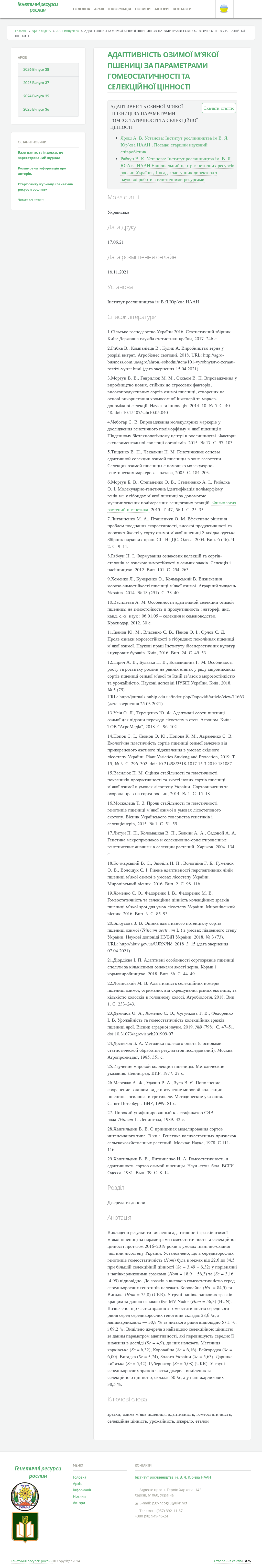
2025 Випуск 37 (36, 83)
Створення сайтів (232, 1561)
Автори (162, 9)
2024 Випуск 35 (36, 96)
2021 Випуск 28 (67, 30)
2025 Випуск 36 (36, 109)
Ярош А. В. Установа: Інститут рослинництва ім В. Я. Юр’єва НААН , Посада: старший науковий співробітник (174, 145)
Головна (81, 9)
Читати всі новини (31, 199)
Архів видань (41, 30)
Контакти (182, 9)
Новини (142, 9)
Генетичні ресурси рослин (31, 1561)
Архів (99, 9)
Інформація (119, 9)
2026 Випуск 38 (36, 70)
